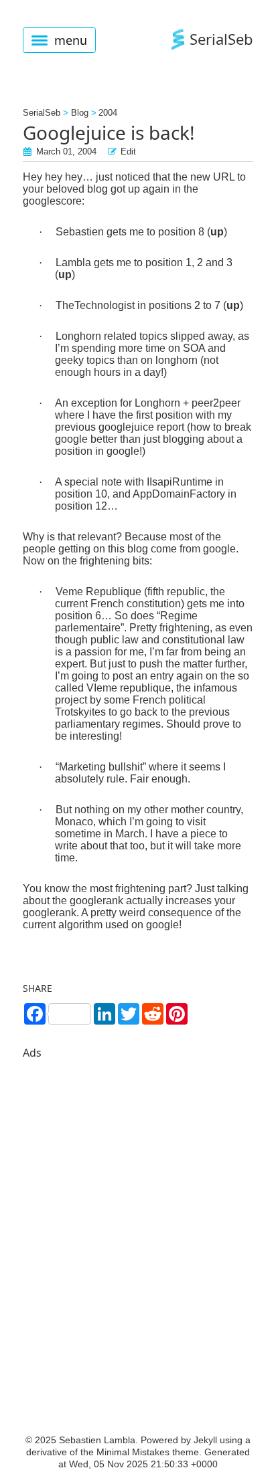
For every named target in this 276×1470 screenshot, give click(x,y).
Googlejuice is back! (109, 132)
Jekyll (205, 1440)
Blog (79, 113)
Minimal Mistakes (132, 1452)
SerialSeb (221, 39)
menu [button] (70, 40)
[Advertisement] (138, 1218)
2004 (107, 113)
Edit (128, 151)
